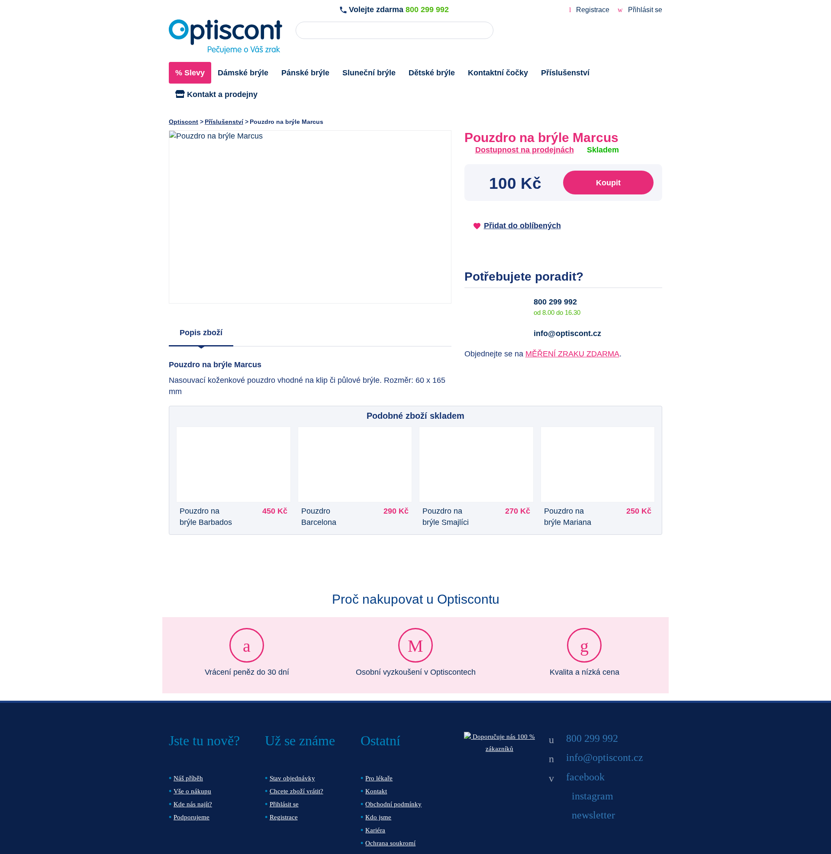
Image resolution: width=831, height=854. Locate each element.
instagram (592, 796)
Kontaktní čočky (498, 72)
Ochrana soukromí (390, 843)
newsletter (593, 815)
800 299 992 (427, 9)
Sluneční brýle (369, 72)
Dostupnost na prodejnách (524, 150)
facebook (585, 777)
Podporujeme (191, 817)
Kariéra (375, 830)
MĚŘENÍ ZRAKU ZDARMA (572, 353)
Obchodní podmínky (393, 804)
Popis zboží (201, 332)
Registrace (592, 9)
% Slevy (190, 72)
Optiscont (183, 121)
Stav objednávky (292, 778)
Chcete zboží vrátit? (296, 791)
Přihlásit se (644, 9)
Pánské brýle (305, 72)
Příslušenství (565, 72)
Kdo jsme (378, 817)
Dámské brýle (243, 72)
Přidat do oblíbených (522, 225)
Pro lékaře (379, 778)
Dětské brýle (432, 72)
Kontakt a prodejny (221, 94)
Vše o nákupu (192, 791)
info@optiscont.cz (567, 333)
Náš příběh (188, 778)
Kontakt (376, 791)
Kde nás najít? (193, 804)
